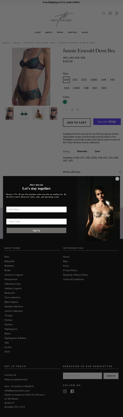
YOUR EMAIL (13, 216)
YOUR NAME (12, 204)
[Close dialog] (117, 178)
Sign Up (36, 230)
